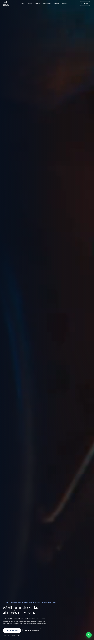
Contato (64, 3)
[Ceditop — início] (6, 3)
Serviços (56, 3)
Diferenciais (47, 3)
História (38, 3)
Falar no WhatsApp (12, 630)
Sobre (22, 3)
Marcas (30, 3)
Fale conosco (85, 3)
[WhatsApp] (89, 635)
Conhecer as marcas (32, 630)
